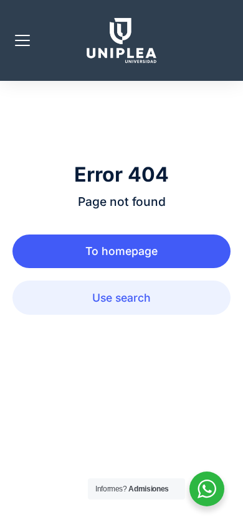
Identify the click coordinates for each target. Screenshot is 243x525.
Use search (121, 297)
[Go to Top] (224, 506)
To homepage (121, 251)
